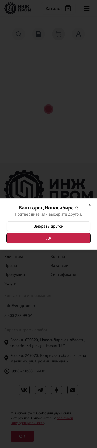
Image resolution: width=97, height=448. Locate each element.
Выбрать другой (48, 226)
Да (48, 237)
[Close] (90, 205)
